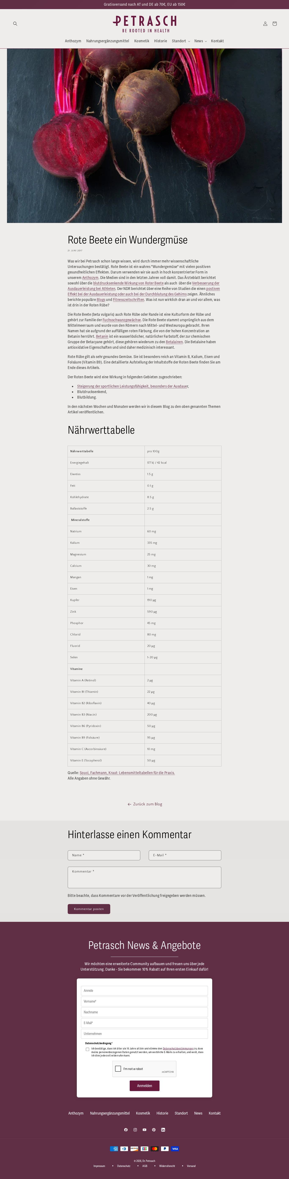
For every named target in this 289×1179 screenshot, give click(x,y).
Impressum (99, 1166)
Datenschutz (123, 1166)
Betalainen (174, 342)
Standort (181, 1113)
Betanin (102, 336)
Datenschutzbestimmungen (178, 1048)
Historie (162, 1113)
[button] (15, 23)
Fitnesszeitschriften (128, 299)
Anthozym (90, 277)
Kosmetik (143, 1113)
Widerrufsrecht (167, 1166)
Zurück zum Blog (147, 804)
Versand (191, 1166)
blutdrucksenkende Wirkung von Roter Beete (128, 283)
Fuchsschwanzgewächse (122, 320)
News (198, 1113)
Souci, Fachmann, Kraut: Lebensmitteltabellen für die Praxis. (127, 773)
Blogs (101, 299)
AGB (144, 1166)
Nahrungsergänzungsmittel (110, 1113)
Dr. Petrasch (148, 1161)
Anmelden (144, 1085)
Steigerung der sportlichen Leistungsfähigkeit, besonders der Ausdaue (132, 386)
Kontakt (215, 1113)
